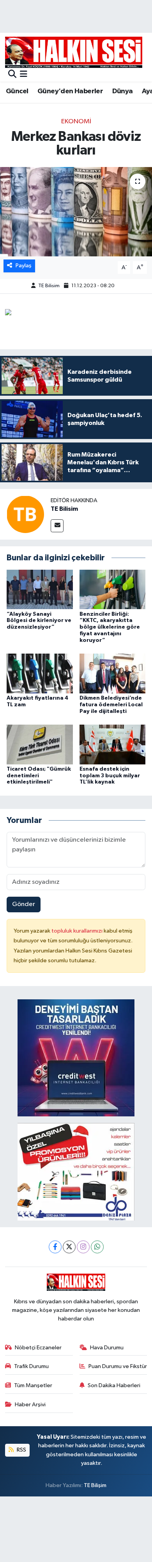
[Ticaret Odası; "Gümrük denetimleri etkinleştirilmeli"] (40, 744)
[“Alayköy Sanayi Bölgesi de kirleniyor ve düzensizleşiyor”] (40, 589)
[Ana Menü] (23, 74)
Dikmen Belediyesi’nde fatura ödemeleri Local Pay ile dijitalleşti (111, 704)
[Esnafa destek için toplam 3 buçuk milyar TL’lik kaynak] (113, 744)
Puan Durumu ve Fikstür (117, 1366)
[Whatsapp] (97, 1246)
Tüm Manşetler (33, 1385)
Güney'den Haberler (70, 91)
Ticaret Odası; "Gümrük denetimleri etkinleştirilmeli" (39, 775)
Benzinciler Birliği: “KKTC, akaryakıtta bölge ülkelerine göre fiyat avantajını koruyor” (110, 627)
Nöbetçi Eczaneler (38, 1348)
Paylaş (24, 265)
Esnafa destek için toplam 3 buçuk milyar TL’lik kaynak (110, 775)
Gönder (23, 904)
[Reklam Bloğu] (76, 1057)
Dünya (122, 91)
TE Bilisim (49, 285)
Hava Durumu (107, 1348)
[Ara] (12, 74)
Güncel (17, 91)
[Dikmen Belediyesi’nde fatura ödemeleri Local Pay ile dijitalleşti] (113, 673)
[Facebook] (55, 1246)
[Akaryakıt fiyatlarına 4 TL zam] (40, 673)
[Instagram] (83, 1246)
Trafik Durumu (31, 1366)
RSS (21, 1450)
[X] (69, 1246)
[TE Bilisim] (25, 514)
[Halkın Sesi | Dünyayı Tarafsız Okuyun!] (73, 52)
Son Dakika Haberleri (114, 1385)
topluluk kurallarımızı (77, 931)
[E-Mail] (57, 525)
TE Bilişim (95, 1485)
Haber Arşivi (30, 1404)
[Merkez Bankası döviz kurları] (76, 211)
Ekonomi (76, 121)
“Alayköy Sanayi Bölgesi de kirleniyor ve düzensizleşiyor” (39, 620)
